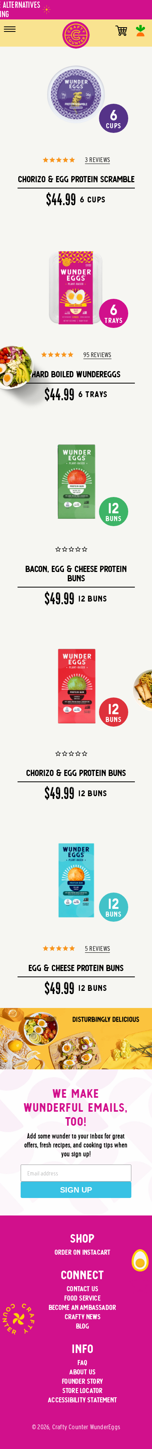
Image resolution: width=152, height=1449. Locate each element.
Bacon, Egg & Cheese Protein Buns (76, 573)
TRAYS (113, 313)
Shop (82, 1238)
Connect (82, 1275)
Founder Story (82, 1381)
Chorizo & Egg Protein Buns (76, 772)
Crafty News (83, 1316)
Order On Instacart (83, 1252)
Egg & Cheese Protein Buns (76, 968)
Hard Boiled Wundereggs (76, 374)
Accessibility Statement (82, 1400)
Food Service (82, 1298)
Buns (113, 511)
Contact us (82, 1288)
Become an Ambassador (82, 1307)
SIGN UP (76, 1190)
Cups (113, 118)
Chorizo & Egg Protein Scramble (76, 179)
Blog (82, 1326)
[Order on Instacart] (140, 31)
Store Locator (82, 1390)
